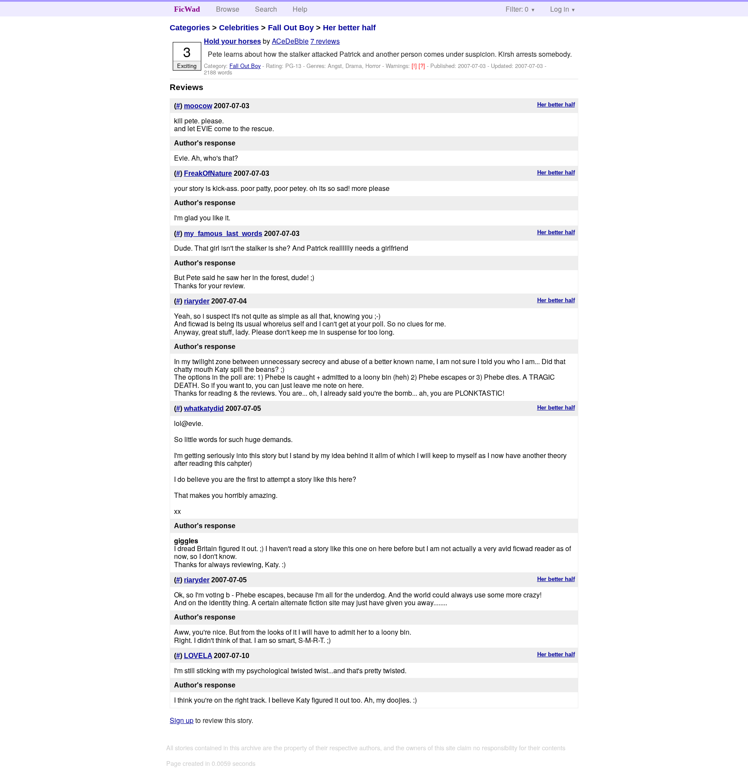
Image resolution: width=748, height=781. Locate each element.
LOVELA (198, 655)
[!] (415, 65)
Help (300, 9)
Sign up (181, 720)
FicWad (187, 9)
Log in (559, 9)
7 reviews (325, 41)
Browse (227, 9)
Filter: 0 (517, 9)
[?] (423, 65)
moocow (198, 106)
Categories (190, 27)
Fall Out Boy (291, 27)
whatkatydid (204, 408)
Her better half (349, 27)
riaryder (197, 301)
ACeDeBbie (290, 41)
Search (266, 9)
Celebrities (239, 27)
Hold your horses (232, 41)
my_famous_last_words (223, 233)
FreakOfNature (208, 173)
